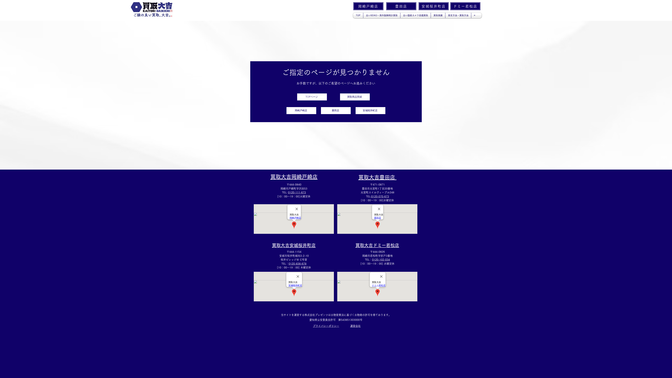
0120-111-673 (297, 192)
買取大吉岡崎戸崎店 (294, 176)
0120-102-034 (381, 259)
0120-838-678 (297, 263)
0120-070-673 (380, 196)
